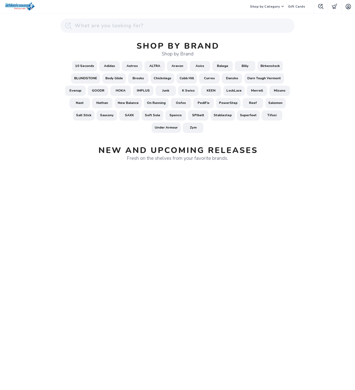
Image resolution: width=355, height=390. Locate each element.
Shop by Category (265, 6)
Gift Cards (296, 6)
